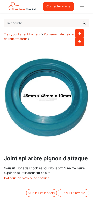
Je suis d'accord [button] (73, 193)
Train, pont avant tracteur (22, 34)
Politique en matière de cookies (26, 178)
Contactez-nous (58, 6)
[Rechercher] (84, 23)
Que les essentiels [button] (41, 193)
